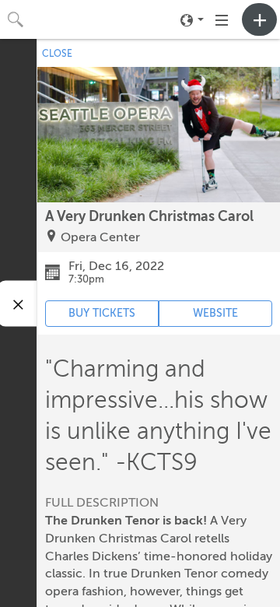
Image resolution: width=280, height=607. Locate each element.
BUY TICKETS (101, 313)
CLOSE (57, 53)
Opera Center (100, 237)
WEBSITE (215, 313)
